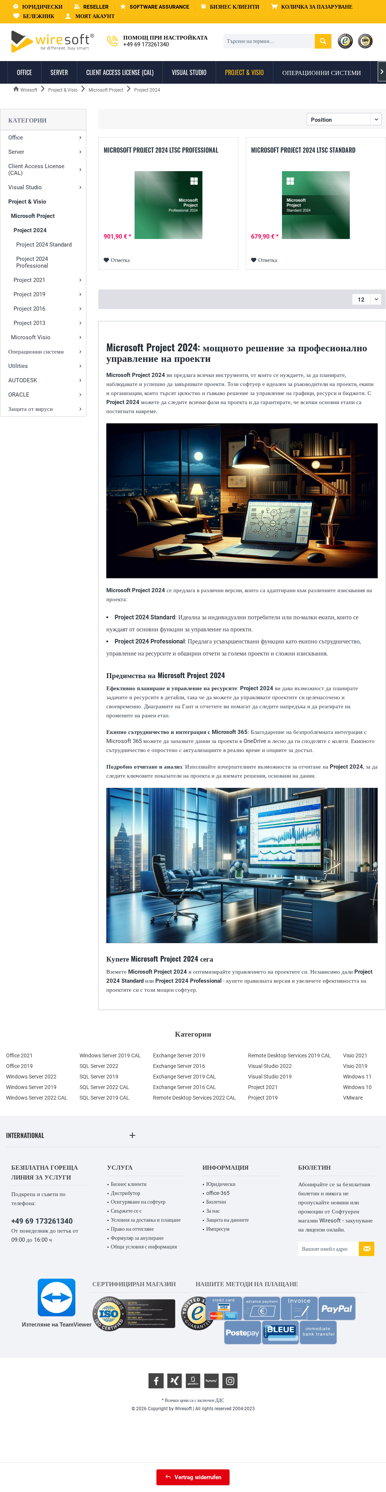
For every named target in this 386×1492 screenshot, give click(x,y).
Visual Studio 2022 (270, 1066)
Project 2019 (29, 294)
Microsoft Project (33, 216)
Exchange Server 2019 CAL (184, 1077)
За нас (213, 1211)
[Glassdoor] (193, 1380)
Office (15, 137)
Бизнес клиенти (129, 1184)
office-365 (218, 1193)
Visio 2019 (355, 1066)
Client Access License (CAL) (36, 169)
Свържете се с (126, 1211)
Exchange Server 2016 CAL (184, 1087)
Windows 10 (357, 1087)
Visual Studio (25, 187)
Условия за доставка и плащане (146, 1220)
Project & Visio (27, 201)
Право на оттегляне (132, 1229)
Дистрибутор (125, 1193)
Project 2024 (30, 230)
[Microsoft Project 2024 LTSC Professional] (168, 205)
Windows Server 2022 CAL (36, 1098)
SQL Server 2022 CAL (104, 1087)
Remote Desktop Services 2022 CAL (194, 1098)
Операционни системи (36, 351)
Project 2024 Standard (44, 244)
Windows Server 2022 (31, 1077)
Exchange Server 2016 (179, 1066)
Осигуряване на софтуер (138, 1202)
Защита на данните (227, 1220)
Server (16, 152)
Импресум (218, 1229)
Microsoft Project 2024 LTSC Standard (303, 150)
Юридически (221, 1184)
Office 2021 (19, 1055)
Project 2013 (29, 323)
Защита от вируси (30, 409)
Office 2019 (19, 1066)
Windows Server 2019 (31, 1087)
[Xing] (174, 1380)
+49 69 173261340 (42, 1221)
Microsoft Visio (31, 337)
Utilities (18, 366)
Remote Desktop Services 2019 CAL (289, 1055)
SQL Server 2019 (99, 1077)
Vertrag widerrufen (198, 1477)
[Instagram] (229, 1380)
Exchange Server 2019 (179, 1055)
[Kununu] (211, 1380)
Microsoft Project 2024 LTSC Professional (161, 150)
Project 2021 (29, 280)
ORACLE (18, 394)
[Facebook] (156, 1380)
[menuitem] (311, 7)
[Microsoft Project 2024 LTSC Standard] (315, 205)
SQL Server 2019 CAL (104, 1098)
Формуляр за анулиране (137, 1238)
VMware (353, 1098)
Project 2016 (29, 308)
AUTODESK (22, 380)
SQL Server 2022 (99, 1066)
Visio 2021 (355, 1055)
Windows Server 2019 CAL (110, 1055)
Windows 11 (357, 1077)
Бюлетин (216, 1202)
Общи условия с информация (144, 1247)
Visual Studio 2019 (270, 1077)
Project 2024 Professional (32, 262)
